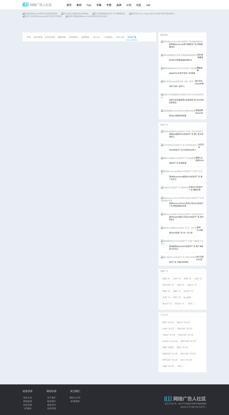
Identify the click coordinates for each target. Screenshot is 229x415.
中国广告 (166, 297)
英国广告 (187, 278)
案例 (78, 5)
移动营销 (73, 36)
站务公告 (27, 397)
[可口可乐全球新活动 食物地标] (74, 13)
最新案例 (164, 34)
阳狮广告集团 (168, 347)
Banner (96, 36)
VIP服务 (27, 408)
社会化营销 (50, 36)
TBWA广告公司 (168, 334)
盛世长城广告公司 (188, 341)
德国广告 (166, 291)
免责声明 (51, 408)
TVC (88, 5)
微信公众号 (75, 397)
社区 (138, 5)
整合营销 (38, 36)
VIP (148, 5)
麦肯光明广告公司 (185, 334)
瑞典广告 (177, 291)
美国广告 (166, 278)
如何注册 (27, 404)
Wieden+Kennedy (170, 341)
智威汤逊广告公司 (169, 353)
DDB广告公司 (168, 328)
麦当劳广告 (167, 303)
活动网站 (108, 36)
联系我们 (51, 401)
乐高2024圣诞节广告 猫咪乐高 (196, 188)
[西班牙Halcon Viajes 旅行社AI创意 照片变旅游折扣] (151, 13)
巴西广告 (198, 278)
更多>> (190, 303)
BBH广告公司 (186, 359)
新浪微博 (75, 401)
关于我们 (51, 397)
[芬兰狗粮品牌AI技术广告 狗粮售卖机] (109, 13)
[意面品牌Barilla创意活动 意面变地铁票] (40, 13)
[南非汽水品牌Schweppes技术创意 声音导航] (42, 16)
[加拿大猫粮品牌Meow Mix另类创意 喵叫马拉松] (86, 16)
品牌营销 (85, 36)
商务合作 (51, 404)
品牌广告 (164, 271)
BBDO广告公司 (183, 322)
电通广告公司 (168, 366)
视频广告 (164, 124)
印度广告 (177, 297)
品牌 (118, 5)
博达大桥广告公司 (188, 353)
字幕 (98, 5)
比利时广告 (188, 291)
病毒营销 (62, 36)
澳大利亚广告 (168, 284)
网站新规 (27, 401)
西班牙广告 (179, 303)
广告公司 (164, 314)
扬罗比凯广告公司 (169, 359)
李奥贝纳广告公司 (184, 328)
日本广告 (177, 278)
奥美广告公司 (168, 322)
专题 (108, 5)
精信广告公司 (182, 347)
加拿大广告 (192, 284)
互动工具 (120, 36)
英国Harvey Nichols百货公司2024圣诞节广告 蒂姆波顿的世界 (186, 204)
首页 (69, 5)
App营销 (187, 297)
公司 (128, 5)
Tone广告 (131, 36)
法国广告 (180, 284)
